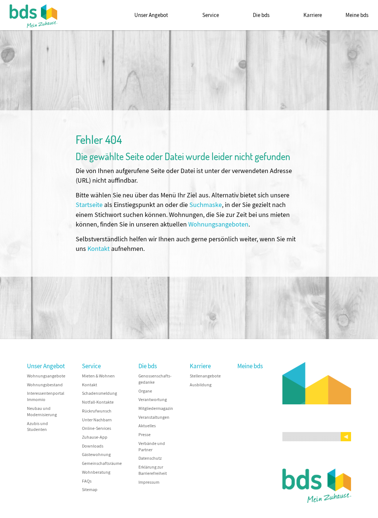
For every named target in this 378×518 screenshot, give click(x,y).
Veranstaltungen (153, 417)
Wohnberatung (96, 472)
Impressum (148, 482)
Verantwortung (152, 400)
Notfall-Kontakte (98, 402)
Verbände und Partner (151, 447)
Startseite (89, 205)
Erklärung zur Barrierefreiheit (152, 470)
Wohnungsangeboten (218, 224)
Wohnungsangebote (46, 376)
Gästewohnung (96, 454)
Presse (144, 435)
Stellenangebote (205, 376)
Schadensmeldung (99, 393)
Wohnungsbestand (45, 385)
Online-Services (96, 428)
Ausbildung (201, 385)
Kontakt (98, 249)
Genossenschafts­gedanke (155, 379)
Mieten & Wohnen (98, 376)
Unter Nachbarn (97, 420)
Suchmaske (205, 205)
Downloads (92, 446)
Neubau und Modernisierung (42, 412)
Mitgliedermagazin (155, 408)
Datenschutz (150, 458)
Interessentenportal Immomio (45, 397)
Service (210, 15)
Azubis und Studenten (37, 427)
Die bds (261, 15)
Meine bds (357, 15)
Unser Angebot (151, 15)
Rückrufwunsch (96, 411)
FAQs (87, 481)
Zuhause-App (94, 437)
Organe (145, 391)
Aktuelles (147, 426)
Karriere (312, 15)
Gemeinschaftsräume (102, 463)
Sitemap (89, 490)
